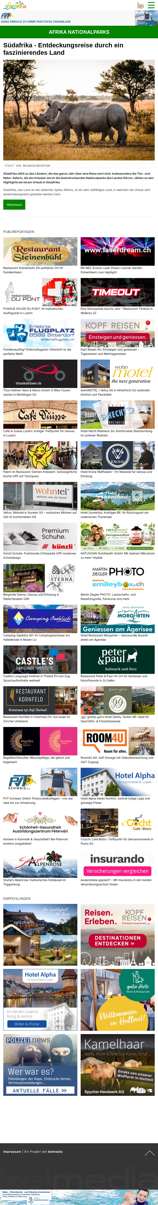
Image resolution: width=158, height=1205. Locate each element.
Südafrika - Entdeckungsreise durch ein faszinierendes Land (63, 49)
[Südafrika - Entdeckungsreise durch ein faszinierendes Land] (79, 110)
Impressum (12, 1151)
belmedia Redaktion (36, 165)
